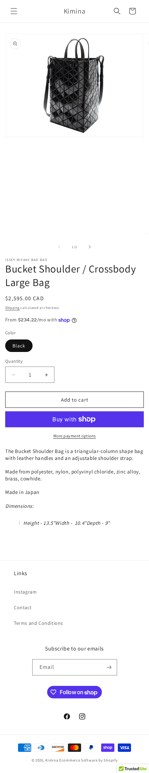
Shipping (12, 307)
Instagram (25, 592)
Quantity (14, 361)
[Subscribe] (109, 667)
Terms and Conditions (38, 623)
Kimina (51, 760)
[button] (13, 11)
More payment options (74, 435)
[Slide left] (59, 246)
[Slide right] (89, 246)
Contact (23, 607)
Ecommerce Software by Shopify (88, 760)
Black (18, 346)
